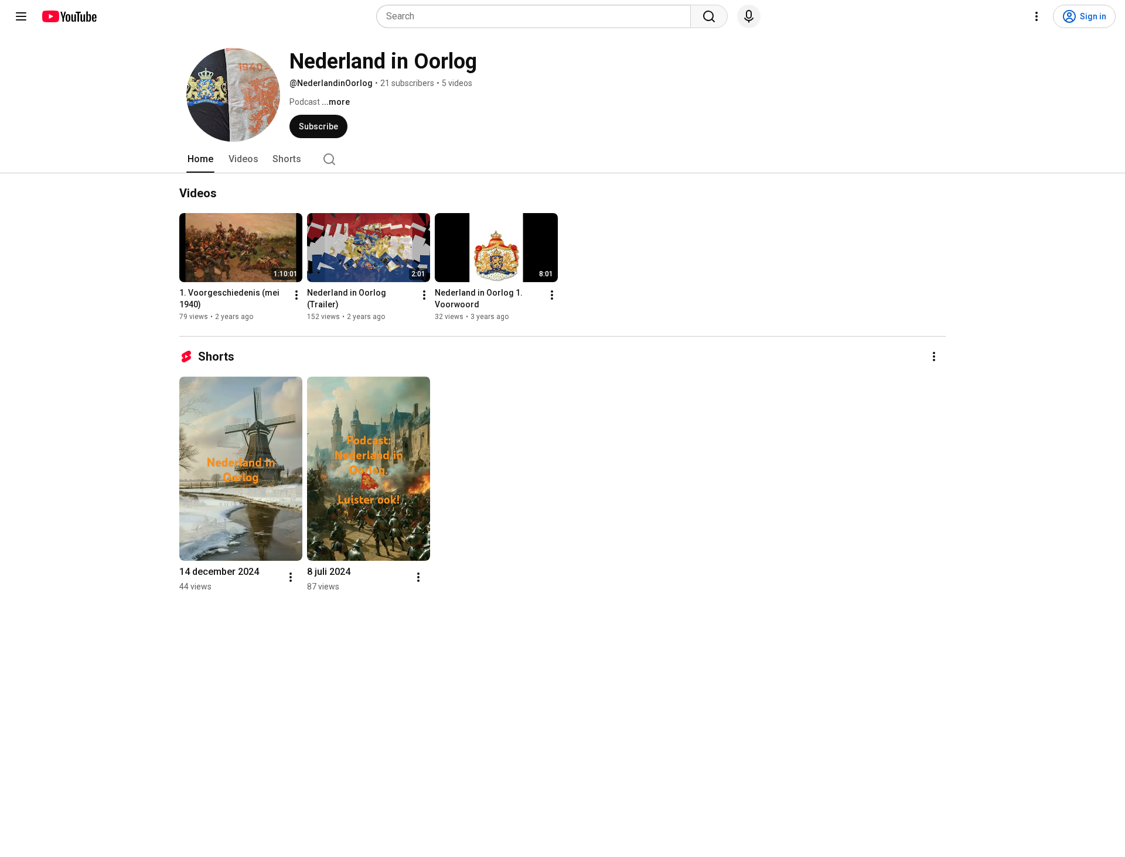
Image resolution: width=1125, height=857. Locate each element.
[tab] (200, 159)
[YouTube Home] (69, 16)
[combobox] (537, 16)
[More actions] (296, 295)
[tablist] (562, 159)
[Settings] (1036, 16)
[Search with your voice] (749, 16)
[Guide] (21, 16)
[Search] (709, 16)
